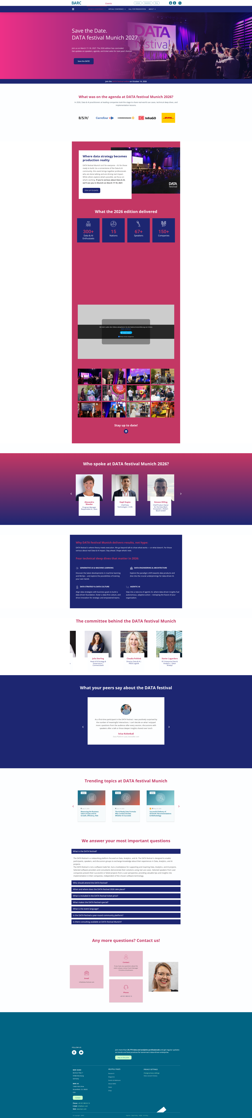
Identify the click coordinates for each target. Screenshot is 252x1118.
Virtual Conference (116, 9)
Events (108, 3)
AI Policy (145, 1115)
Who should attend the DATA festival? (90, 882)
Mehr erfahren (126, 329)
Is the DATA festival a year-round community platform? (98, 915)
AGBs (140, 1115)
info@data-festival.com (86, 982)
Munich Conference (96, 9)
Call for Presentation (137, 9)
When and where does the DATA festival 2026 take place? (99, 889)
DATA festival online (120, 81)
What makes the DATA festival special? (90, 902)
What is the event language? (86, 908)
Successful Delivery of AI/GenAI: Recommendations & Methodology (126, 814)
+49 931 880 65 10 (84, 1103)
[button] (179, 3)
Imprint (128, 1115)
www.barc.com (81, 1109)
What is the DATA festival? (85, 851)
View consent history (150, 1076)
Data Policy (134, 1115)
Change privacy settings (151, 1073)
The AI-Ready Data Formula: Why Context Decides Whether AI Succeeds (91, 814)
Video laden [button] (127, 333)
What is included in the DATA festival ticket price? (95, 895)
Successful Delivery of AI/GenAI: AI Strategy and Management (159, 814)
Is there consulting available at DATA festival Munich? (97, 921)
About (151, 9)
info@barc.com (83, 1106)
